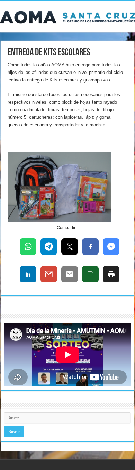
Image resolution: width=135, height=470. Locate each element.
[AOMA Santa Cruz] (67, 16)
